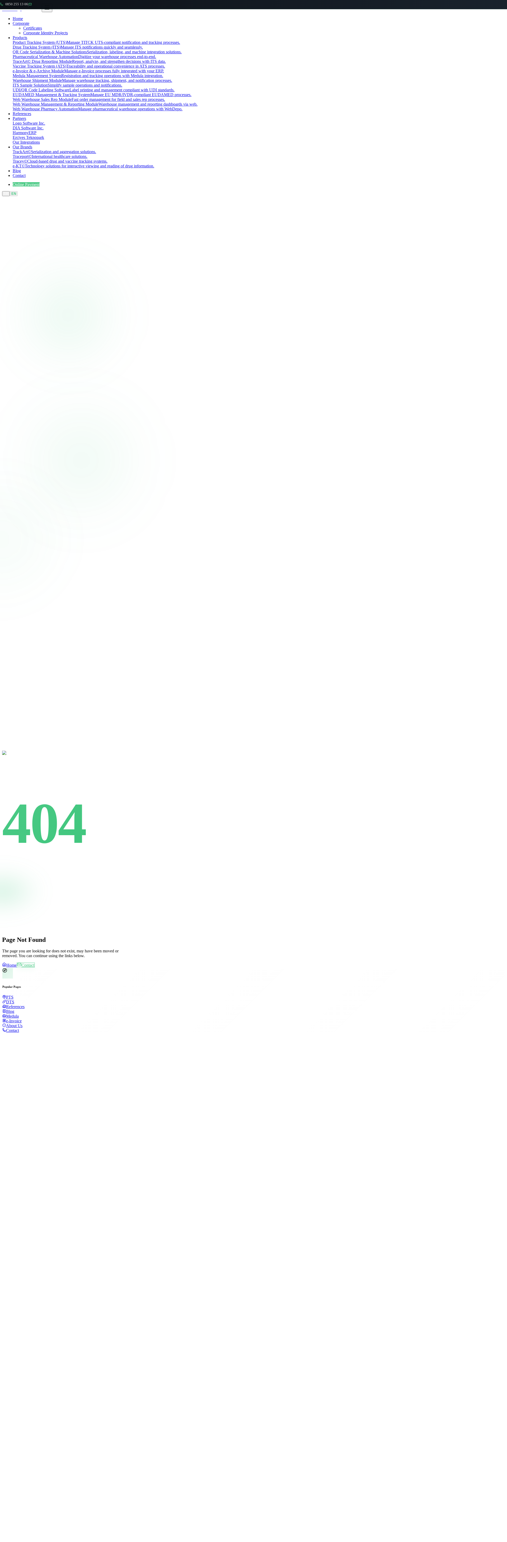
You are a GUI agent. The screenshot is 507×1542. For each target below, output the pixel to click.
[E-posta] (31, 4)
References (22, 113)
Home (18, 18)
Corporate (21, 23)
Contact (19, 175)
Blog (17, 170)
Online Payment (26, 184)
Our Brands (22, 147)
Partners (19, 118)
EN (13, 194)
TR (6, 194)
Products (20, 37)
